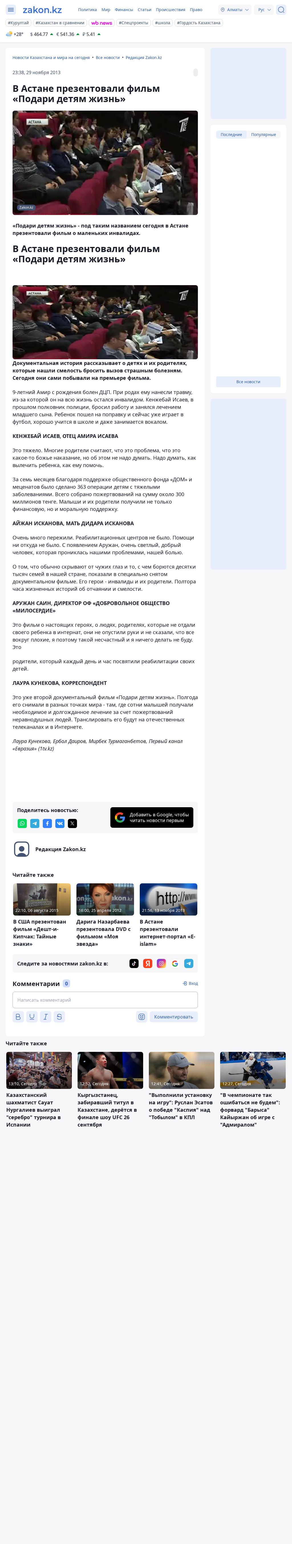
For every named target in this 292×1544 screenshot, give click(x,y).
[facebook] (47, 823)
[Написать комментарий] (105, 1000)
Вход (193, 983)
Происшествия (170, 9)
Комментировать (173, 1017)
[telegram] (35, 823)
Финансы (124, 9)
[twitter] (72, 823)
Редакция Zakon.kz (144, 57)
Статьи (144, 9)
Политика (87, 9)
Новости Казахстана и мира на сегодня (51, 57)
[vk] (60, 823)
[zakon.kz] (42, 9)
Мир (106, 9)
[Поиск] (281, 10)
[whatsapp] (22, 823)
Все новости (108, 57)
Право (196, 9)
